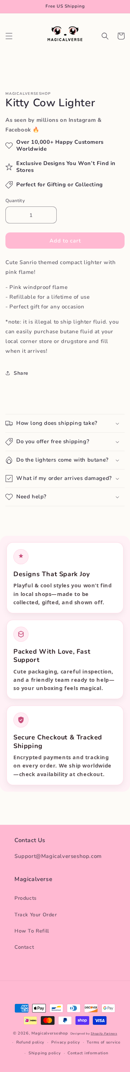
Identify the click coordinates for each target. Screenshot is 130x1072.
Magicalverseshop (49, 1033)
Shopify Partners (104, 1034)
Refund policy (30, 1042)
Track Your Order (35, 914)
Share (21, 373)
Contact (24, 947)
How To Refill (31, 931)
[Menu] (9, 36)
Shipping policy (45, 1053)
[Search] (105, 36)
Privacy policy (65, 1042)
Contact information (88, 1053)
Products (25, 898)
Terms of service (103, 1042)
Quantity (15, 200)
